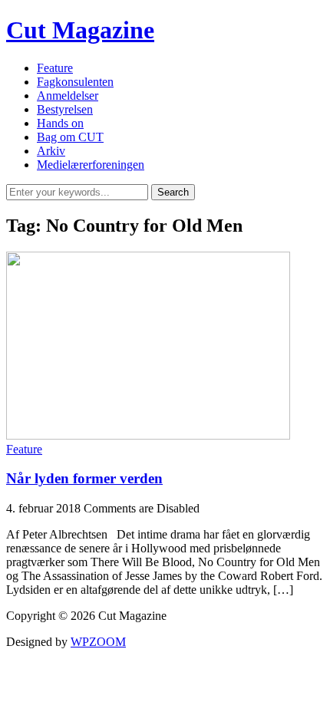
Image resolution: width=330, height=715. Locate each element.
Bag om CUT (70, 136)
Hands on (60, 123)
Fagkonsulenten (75, 81)
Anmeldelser (67, 95)
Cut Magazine (80, 30)
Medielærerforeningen (90, 164)
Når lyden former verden (84, 478)
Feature (55, 67)
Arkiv (51, 150)
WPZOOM (98, 641)
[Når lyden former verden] (148, 435)
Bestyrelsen (65, 109)
